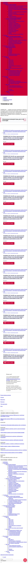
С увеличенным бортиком (14, 74)
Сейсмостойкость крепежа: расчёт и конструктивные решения (12, 432)
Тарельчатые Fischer (14, 153)
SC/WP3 (10, 52)
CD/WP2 (10, 49)
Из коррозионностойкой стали (15, 70)
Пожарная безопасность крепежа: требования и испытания (12, 439)
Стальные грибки (12, 22)
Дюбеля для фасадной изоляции (13, 36)
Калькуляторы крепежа (6, 395)
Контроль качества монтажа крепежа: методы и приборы (11, 452)
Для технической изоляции (9, 45)
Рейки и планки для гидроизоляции (16, 21)
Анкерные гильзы (12, 29)
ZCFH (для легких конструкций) (15, 68)
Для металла (6, 56)
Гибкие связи (11, 44)
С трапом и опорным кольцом (15, 17)
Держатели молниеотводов (14, 27)
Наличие (2, 401)
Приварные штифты (11, 47)
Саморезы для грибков (13, 23)
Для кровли (5, 3)
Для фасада (5, 35)
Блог (2, 406)
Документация (4, 404)
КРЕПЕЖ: (5, 2)
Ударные (10, 89)
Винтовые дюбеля (12, 20)
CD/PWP (10, 48)
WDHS (9, 67)
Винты (7, 57)
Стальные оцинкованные (14, 75)
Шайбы (10, 32)
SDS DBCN (11, 79)
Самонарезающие (12, 31)
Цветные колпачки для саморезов (15, 34)
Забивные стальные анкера (14, 24)
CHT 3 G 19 (11, 63)
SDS (9, 78)
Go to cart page (4, 459)
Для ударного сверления (13, 83)
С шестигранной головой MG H (15, 86)
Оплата (2, 397)
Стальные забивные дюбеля (14, 41)
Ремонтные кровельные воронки (15, 7)
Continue (10, 459)
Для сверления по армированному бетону (17, 82)
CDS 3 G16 (10, 59)
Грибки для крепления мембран (13, 18)
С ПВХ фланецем (12, 16)
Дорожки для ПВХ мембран (14, 25)
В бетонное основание (13, 30)
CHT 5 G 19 (11, 64)
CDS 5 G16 (10, 61)
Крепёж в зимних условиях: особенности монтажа (10, 446)
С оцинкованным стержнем (14, 71)
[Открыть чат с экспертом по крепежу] (25, 560)
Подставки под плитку (13, 28)
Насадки (8, 84)
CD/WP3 (10, 50)
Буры (7, 77)
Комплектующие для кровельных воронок (17, 5)
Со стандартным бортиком (14, 72)
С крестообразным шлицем (14, 85)
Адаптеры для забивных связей (15, 42)
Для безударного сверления (14, 81)
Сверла (7, 91)
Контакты (3, 399)
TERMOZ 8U (5, 153)
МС (9, 92)
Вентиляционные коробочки (14, 43)
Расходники (5, 76)
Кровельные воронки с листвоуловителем (17, 8)
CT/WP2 (10, 51)
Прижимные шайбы (12, 55)
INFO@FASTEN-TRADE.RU (7, 95)
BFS (9, 58)
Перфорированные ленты (14, 54)
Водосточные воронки (11, 4)
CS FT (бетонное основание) (14, 65)
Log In (4, 557)
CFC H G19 (10, 62)
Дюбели (8, 153)
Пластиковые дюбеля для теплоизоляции (17, 39)
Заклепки (8, 69)
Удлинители (11, 90)
